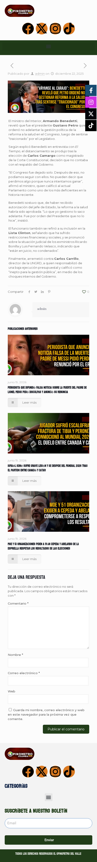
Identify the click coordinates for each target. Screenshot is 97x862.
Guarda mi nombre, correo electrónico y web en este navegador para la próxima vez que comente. (46, 714)
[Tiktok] (69, 28)
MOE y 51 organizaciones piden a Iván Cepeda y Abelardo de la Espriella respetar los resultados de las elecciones (43, 546)
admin (40, 73)
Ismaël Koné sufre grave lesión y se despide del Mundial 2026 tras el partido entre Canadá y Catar (48, 468)
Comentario (18, 603)
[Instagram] (55, 28)
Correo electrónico (24, 673)
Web (11, 691)
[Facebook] (28, 28)
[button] (48, 46)
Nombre (15, 655)
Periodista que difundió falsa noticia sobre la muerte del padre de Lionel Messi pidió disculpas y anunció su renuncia (47, 390)
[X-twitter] (42, 28)
